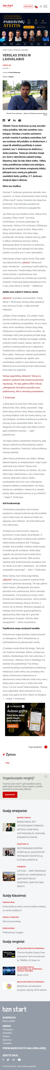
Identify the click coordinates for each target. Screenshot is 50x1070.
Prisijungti (29, 6)
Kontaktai (7, 1033)
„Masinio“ (26, 376)
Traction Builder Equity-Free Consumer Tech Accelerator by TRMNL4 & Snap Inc (31, 956)
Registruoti (10, 795)
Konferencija (24, 969)
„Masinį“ (26, 262)
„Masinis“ (7, 298)
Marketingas (24, 818)
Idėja (7, 763)
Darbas (6, 1036)
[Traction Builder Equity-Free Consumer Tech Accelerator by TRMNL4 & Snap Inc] (9, 954)
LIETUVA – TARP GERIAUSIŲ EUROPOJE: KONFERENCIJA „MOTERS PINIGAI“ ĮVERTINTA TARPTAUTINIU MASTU (31, 879)
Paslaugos (8, 1029)
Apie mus (7, 1040)
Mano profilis (9, 1021)
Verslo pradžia (11, 917)
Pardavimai (9, 902)
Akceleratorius (25, 948)
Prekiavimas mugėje (13, 932)
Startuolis (23, 844)
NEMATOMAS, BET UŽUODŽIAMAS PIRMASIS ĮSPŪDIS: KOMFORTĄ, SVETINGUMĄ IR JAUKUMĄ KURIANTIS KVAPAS (31, 829)
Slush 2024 (22, 975)
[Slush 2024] (9, 971)
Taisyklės (7, 1043)
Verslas (7, 65)
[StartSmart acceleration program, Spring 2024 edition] (9, 986)
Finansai (21, 867)
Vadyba (10, 50)
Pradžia (5, 50)
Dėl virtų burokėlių (12, 921)
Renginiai (39, 948)
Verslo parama (25, 971)
